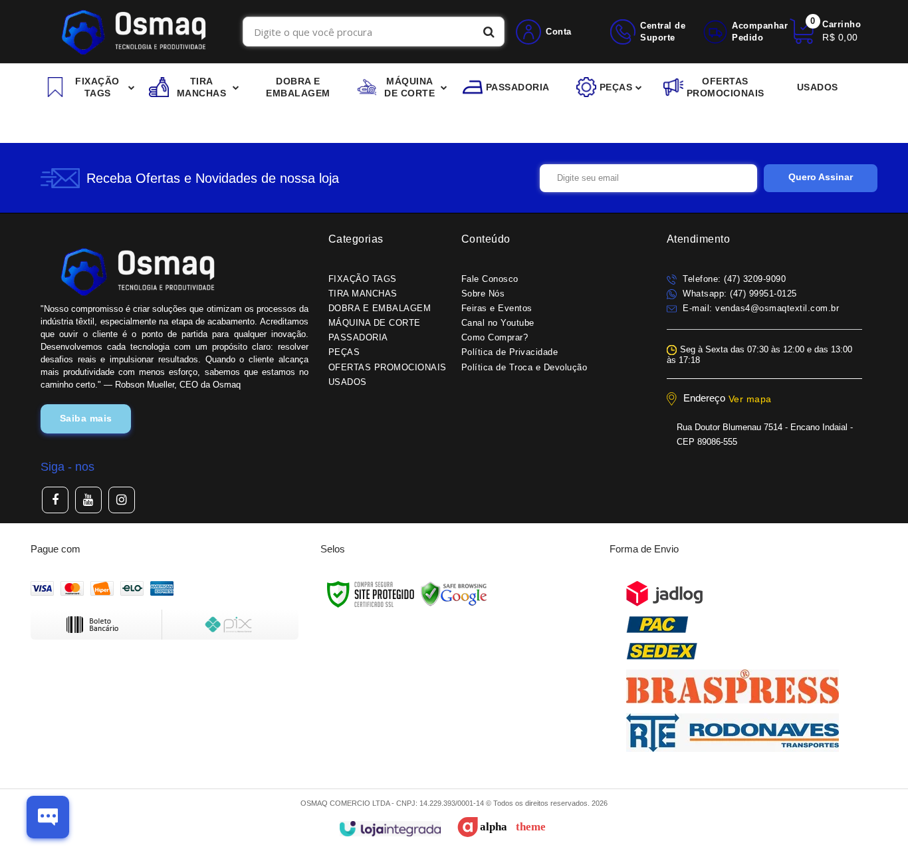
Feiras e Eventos (496, 308)
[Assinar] (820, 178)
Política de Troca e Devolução (524, 367)
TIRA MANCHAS (362, 294)
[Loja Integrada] (390, 828)
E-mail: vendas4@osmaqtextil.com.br (760, 308)
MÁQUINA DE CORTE (374, 323)
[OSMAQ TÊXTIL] (133, 32)
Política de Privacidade (509, 352)
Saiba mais (86, 418)
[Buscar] (489, 32)
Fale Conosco (489, 279)
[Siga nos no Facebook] (55, 500)
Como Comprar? (494, 337)
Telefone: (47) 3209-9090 (733, 279)
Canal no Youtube (497, 323)
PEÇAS (344, 352)
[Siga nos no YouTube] (88, 500)
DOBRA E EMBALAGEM (379, 308)
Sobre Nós (483, 294)
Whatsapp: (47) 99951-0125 (738, 294)
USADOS (347, 382)
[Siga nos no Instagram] (121, 500)
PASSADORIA (358, 337)
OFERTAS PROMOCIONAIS (387, 367)
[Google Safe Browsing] (454, 593)
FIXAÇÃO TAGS (362, 279)
